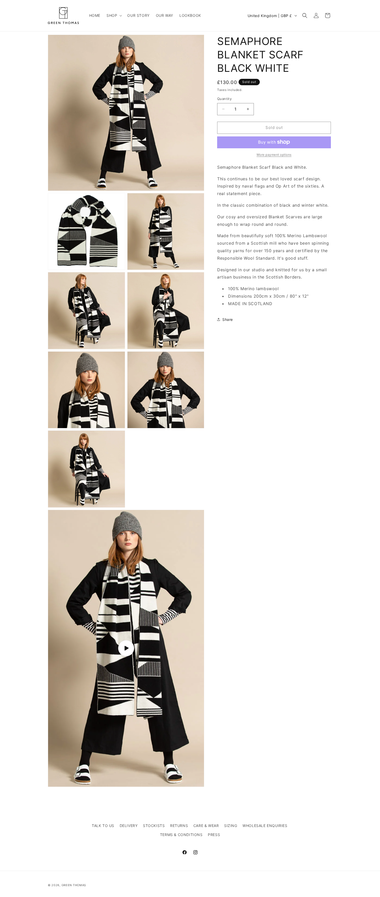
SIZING (230, 825)
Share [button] (227, 319)
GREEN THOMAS (74, 885)
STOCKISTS (154, 825)
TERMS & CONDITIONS (181, 834)
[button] (113, 15)
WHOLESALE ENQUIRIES (264, 825)
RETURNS (179, 825)
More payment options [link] (274, 154)
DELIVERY (129, 825)
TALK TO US (103, 825)
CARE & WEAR (206, 825)
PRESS (214, 834)
